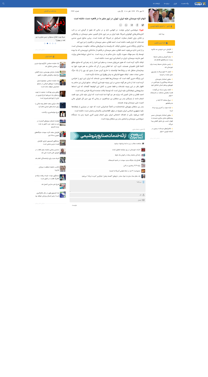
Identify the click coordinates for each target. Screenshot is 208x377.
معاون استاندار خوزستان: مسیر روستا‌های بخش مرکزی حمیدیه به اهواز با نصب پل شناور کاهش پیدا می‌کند (162, 119)
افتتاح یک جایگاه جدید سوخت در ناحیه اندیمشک (124, 160)
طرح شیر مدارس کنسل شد (50, 184)
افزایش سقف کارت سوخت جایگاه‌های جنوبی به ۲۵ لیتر (47, 134)
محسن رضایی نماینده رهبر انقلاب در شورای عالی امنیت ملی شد (47, 151)
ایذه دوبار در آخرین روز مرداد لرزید (162, 109)
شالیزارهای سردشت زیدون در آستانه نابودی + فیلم (162, 130)
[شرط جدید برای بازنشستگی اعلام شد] (63, 160)
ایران (175, 3)
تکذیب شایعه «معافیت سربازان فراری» (49, 168)
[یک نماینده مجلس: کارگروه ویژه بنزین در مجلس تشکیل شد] (63, 65)
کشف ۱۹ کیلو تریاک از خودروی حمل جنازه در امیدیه (162, 73)
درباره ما (166, 3)
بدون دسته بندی (138, 129)
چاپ (119, 11)
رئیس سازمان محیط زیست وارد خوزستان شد (161, 66)
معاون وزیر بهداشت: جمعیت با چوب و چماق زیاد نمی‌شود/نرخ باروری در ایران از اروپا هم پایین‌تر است (47, 95)
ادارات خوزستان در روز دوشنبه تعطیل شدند (126, 149)
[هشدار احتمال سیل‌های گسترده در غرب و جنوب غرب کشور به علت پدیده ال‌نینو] (63, 122)
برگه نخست (185, 3)
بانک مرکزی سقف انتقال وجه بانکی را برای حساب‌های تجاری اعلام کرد (47, 105)
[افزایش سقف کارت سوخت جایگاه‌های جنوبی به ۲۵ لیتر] (63, 134)
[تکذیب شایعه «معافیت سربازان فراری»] (63, 169)
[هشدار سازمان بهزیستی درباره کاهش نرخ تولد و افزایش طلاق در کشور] (63, 74)
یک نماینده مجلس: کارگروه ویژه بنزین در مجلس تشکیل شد (47, 65)
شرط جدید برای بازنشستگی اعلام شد (47, 158)
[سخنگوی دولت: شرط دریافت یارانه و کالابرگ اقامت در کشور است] (63, 177)
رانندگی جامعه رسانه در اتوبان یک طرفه (127, 155)
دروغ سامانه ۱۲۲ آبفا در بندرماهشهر (164, 101)
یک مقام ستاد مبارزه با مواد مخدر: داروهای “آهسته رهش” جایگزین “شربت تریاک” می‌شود (111, 176)
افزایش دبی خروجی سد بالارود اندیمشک (162, 50)
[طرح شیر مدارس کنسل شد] (63, 186)
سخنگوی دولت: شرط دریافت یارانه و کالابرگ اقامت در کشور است (47, 177)
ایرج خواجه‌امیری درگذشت (50, 112)
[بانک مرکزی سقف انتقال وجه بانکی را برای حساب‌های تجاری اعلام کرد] (63, 105)
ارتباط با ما (156, 3)
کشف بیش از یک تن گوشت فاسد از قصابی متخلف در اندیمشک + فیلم (161, 92)
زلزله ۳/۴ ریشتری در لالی (132, 165)
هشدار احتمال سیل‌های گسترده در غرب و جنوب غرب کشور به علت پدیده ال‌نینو (48, 124)
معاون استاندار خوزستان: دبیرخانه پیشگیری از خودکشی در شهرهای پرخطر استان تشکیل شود (162, 82)
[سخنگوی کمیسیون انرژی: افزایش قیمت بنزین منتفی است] (63, 143)
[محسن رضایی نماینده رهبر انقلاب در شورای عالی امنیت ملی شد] (63, 151)
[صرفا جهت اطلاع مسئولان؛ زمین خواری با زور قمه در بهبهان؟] (50, 25)
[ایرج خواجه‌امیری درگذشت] (63, 114)
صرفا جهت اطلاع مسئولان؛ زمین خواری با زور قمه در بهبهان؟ (50, 39)
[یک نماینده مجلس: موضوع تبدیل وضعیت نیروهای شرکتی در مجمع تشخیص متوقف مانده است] (63, 82)
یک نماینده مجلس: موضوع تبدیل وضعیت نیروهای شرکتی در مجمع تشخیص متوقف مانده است (48, 83)
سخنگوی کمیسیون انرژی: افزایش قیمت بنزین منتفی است (48, 142)
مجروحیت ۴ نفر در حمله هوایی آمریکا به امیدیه (124, 171)
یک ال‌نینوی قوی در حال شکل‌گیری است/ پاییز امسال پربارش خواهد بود (47, 194)
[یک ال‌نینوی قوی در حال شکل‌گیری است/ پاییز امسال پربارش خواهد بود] (63, 195)
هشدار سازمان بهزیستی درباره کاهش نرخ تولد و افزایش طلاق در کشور (47, 73)
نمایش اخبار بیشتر (154, 138)
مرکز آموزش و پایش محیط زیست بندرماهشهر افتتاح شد (163, 58)
